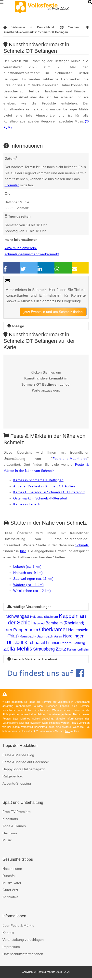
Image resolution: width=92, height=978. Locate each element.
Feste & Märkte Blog (18, 755)
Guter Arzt (10, 890)
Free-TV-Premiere (16, 812)
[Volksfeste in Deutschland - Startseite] (49, 7)
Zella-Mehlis (17, 649)
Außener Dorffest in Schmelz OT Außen (44, 486)
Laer (7, 629)
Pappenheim (25, 629)
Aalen (58, 636)
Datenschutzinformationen (22, 954)
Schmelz (82, 545)
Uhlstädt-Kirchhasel (26, 642)
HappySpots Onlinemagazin (24, 769)
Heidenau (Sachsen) (44, 616)
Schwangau (17, 616)
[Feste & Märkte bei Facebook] (46, 681)
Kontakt (8, 933)
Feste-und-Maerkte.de (70, 459)
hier (23, 551)
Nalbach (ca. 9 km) (28, 573)
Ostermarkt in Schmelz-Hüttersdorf (40, 498)
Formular (12, 185)
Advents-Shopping (16, 783)
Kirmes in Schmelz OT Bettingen (38, 480)
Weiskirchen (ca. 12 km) (32, 591)
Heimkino (9, 833)
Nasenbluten (12, 869)
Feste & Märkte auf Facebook (25, 762)
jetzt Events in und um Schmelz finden (53, 312)
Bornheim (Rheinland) (65, 623)
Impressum (11, 947)
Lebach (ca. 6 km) (27, 566)
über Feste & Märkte (18, 925)
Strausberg (44, 649)
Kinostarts (10, 819)
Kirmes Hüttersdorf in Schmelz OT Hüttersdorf (49, 492)
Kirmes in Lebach (26, 504)
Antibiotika (10, 897)
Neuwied (39, 623)
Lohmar (52, 643)
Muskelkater (11, 883)
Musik (7, 840)
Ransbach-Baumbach (36, 636)
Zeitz (61, 649)
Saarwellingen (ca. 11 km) (33, 579)
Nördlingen (73, 636)
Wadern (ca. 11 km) (28, 585)
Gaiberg (79, 643)
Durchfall (9, 876)
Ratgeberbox (12, 776)
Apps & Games (14, 826)
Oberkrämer (53, 629)
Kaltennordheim (78, 649)
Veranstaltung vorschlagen (23, 940)
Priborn (66, 643)
